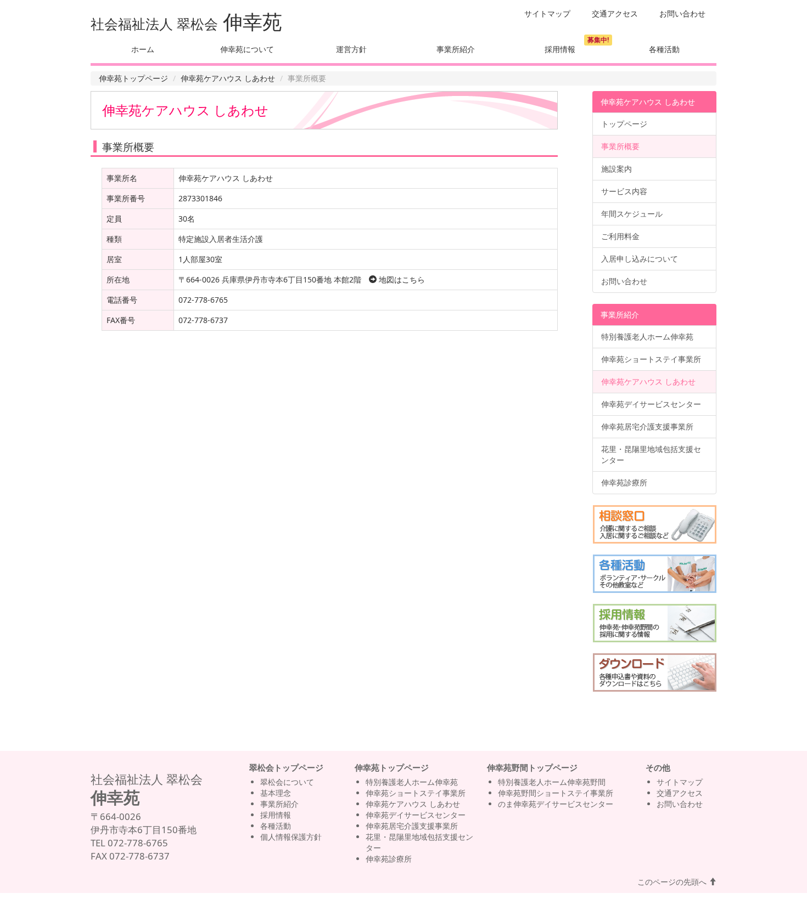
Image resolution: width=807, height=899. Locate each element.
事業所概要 (620, 146)
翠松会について (287, 782)
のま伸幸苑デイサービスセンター (555, 804)
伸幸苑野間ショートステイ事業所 (555, 793)
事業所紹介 (455, 49)
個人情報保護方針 (291, 837)
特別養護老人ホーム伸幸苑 (647, 336)
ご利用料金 (620, 236)
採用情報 (560, 49)
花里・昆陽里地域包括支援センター (651, 454)
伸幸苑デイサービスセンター (651, 404)
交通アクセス (615, 13)
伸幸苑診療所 (624, 482)
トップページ (624, 123)
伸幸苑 (252, 21)
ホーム (142, 49)
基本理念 (275, 793)
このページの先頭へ (673, 882)
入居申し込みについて (639, 258)
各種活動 (664, 49)
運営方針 (351, 49)
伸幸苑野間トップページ (532, 767)
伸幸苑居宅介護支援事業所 (647, 426)
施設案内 (616, 168)
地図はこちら (401, 279)
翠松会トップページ (286, 767)
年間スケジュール (632, 213)
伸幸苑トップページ (133, 78)
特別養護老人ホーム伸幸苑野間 (552, 782)
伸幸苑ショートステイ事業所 (651, 359)
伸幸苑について (247, 49)
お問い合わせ (682, 13)
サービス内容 (624, 191)
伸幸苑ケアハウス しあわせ (228, 78)
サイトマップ (547, 13)
